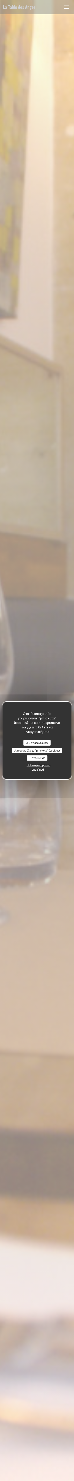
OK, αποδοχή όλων (37, 742)
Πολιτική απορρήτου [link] (38, 764)
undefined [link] (38, 769)
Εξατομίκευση (37, 758)
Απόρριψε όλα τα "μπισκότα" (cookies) (37, 750)
